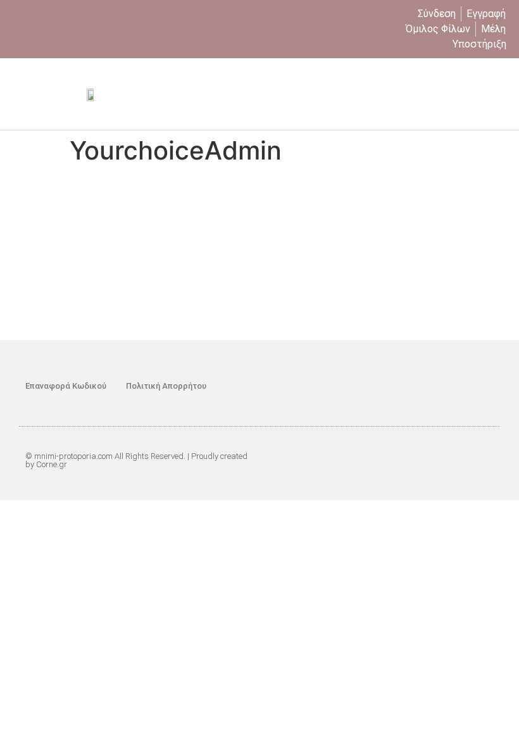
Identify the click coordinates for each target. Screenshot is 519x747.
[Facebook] (452, 386)
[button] (497, 94)
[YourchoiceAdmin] (152, 173)
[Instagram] (481, 386)
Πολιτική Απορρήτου (166, 386)
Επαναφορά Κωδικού (65, 386)
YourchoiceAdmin (294, 194)
